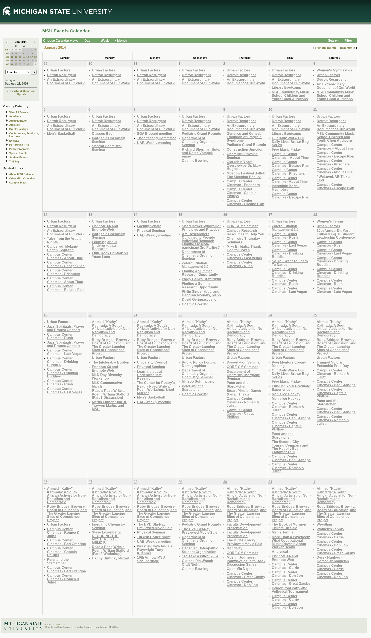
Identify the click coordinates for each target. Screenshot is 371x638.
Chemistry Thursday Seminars (243, 240)
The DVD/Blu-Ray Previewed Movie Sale (154, 526)
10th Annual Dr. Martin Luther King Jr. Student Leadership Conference (336, 234)
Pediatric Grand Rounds (201, 133)
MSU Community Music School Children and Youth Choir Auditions (291, 95)
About (48, 624)
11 (35, 53)
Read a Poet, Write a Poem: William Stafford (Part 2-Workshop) (110, 550)
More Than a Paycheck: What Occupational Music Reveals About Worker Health (291, 542)
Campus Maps (18, 182)
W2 (7, 53)
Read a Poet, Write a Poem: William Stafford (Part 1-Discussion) (110, 394)
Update (21, 94)
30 (16, 49)
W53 (7, 49)
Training (14, 161)
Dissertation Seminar (244, 362)
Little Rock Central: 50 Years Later (110, 255)
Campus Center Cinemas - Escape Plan (245, 202)
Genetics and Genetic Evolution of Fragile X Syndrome (244, 137)
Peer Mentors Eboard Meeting (289, 364)
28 (20, 64)
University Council (152, 362)
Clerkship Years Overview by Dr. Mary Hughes (244, 165)
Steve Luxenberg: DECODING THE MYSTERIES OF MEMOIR (106, 537)
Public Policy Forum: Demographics (199, 364)
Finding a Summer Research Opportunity (200, 273)
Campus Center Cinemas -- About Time (290, 155)
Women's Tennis (330, 221)
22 (24, 60)
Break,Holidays (18, 129)
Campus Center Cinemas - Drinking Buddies (287, 253)
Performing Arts (19, 144)
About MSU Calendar (22, 174)
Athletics (14, 124)
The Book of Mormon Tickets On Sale (289, 526)
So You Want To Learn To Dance (290, 263)
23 (27, 60)
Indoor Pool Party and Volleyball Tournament (290, 590)
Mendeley (234, 548)
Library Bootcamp (286, 87)
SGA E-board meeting (154, 133)
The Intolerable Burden (110, 362)
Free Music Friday (286, 149)
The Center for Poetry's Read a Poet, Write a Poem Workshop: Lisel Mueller (156, 388)
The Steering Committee (156, 138)
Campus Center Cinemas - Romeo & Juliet (243, 402)
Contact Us (59, 624)
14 (20, 57)
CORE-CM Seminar (242, 226)
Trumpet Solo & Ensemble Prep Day (333, 364)
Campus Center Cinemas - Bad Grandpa (291, 416)
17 (31, 57)
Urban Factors (58, 70)
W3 (7, 57)
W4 (7, 60)
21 (20, 60)
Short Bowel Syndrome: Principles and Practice (201, 228)
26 (12, 64)
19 (12, 60)
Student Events (18, 157)
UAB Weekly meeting (154, 143)
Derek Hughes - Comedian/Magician (333, 559)
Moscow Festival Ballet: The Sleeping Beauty (246, 175)
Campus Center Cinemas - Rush (240, 264)
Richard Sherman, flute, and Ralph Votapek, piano (201, 152)
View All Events (18, 112)
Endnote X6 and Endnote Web (105, 228)
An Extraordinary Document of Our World (66, 81)
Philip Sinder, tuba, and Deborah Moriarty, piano (201, 293)
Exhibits (14, 140)
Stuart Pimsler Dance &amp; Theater (244, 392)
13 (16, 57)
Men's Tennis (282, 532)
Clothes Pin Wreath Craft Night (197, 562)
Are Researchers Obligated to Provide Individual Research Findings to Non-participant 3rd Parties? (201, 240)
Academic (15, 116)
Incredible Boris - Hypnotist (286, 187)
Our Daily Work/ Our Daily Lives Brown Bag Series (290, 141)
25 (35, 60)
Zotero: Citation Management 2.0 (195, 265)
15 (24, 57)
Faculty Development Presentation (244, 526)
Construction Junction (245, 149)
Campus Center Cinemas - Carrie (285, 566)
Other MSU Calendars (22, 178)
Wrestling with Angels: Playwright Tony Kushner (155, 549)
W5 (7, 64)
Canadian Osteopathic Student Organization (200, 550)
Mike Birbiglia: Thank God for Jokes (244, 248)
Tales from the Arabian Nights (65, 240)
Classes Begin (104, 133)
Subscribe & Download (21, 91)
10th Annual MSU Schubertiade (151, 559)
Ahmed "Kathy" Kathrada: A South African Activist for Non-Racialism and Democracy (111, 328)
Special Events (18, 153)
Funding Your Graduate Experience (291, 388)
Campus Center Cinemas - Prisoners (243, 183)
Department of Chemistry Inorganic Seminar (243, 375)
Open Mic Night (239, 569)
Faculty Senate (149, 226)
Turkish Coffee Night (153, 537)
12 (12, 57)
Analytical (280, 551)
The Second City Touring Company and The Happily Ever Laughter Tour (290, 447)
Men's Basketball (61, 133)
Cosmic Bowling (195, 160)
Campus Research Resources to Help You (245, 232)
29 (12, 49)
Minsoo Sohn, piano (198, 381)
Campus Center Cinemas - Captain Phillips (242, 192)
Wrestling (324, 524)
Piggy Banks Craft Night (201, 279)
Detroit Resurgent (61, 75)
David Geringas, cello (199, 299)
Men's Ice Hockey (286, 394)
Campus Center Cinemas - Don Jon (242, 583)
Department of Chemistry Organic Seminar (197, 141)
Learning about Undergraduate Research (104, 245)
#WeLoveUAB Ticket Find (333, 178)
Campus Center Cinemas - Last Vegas (244, 256)
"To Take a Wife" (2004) (200, 556)
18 (35, 57)
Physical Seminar (151, 230)
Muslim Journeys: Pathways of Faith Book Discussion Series (246, 560)
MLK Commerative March (107, 384)
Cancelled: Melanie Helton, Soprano (62, 248)
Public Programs (19, 149)
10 (31, 53)
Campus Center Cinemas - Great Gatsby (246, 575)
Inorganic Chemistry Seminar (108, 140)
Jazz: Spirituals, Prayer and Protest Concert (65, 328)
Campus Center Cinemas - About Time (290, 179)
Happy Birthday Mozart (110, 558)
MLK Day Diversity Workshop (107, 376)
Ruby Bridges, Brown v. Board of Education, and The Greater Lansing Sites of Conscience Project (112, 346)
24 (31, 60)
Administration (18, 120)
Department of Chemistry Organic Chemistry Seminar (197, 373)
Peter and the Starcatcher (193, 388)
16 (27, 57)
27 (16, 64)
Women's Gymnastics (334, 70)
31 (20, 49)
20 (16, 60)
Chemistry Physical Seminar (242, 155)
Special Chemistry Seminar (107, 148)
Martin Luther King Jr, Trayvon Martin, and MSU (109, 405)
